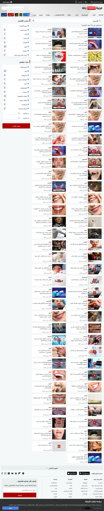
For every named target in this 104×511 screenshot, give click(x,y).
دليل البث (84, 494)
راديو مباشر (84, 485)
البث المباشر (84, 491)
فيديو (40, 15)
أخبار (94, 15)
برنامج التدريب (98, 488)
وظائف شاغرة (98, 496)
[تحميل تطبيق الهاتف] (78, 473)
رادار (56, 488)
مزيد (35, 15)
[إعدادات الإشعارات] (20, 14)
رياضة (69, 15)
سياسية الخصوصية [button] (96, 508)
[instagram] (5, 473)
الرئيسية (101, 15)
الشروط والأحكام (98, 491)
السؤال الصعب (53, 485)
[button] (11, 14)
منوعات (48, 15)
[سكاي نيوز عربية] (92, 8)
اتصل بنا (100, 483)
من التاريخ (26, 113)
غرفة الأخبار (54, 483)
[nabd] (23, 473)
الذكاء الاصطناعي (59, 15)
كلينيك (55, 496)
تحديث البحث (16, 126)
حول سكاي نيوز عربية (97, 485)
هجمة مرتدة (54, 491)
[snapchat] (16, 473)
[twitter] (9, 473)
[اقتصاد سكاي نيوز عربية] (26, 14)
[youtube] (12, 473)
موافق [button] (10, 508)
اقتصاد (70, 494)
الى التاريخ (26, 118)
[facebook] (2, 473)
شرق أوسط (85, 15)
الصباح (55, 494)
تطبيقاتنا (85, 483)
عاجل (17, 15)
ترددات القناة (84, 488)
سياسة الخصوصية (97, 494)
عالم (77, 15)
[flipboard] (19, 473)
